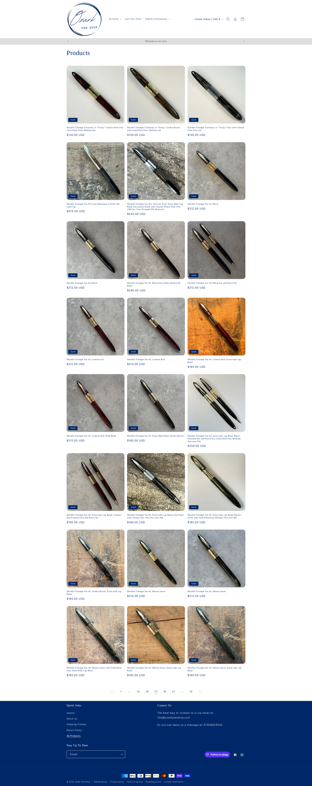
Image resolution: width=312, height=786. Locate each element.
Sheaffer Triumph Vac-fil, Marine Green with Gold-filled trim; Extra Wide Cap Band (94, 669)
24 (147, 691)
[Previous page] (112, 691)
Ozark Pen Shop (82, 782)
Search (71, 713)
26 (164, 691)
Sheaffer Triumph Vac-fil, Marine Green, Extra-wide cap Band (154, 669)
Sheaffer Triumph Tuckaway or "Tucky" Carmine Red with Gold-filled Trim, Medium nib (95, 128)
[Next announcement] (244, 41)
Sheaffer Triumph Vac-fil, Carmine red (85, 359)
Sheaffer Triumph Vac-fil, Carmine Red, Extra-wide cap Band (214, 360)
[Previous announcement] (67, 41)
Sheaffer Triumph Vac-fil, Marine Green (146, 591)
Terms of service (135, 781)
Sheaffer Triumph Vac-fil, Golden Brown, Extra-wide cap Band (94, 592)
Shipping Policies (76, 724)
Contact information (173, 781)
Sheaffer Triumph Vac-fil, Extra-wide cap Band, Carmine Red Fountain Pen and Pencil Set (94, 516)
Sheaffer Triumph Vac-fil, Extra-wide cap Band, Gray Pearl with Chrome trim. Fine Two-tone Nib (155, 516)
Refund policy (100, 781)
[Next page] (199, 691)
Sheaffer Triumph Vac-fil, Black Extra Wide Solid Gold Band (153, 284)
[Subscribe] (121, 754)
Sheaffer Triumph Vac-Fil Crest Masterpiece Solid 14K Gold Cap (93, 205)
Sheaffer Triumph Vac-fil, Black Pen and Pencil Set (212, 283)
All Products (73, 735)
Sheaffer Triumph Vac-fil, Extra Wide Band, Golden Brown (155, 436)
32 (191, 691)
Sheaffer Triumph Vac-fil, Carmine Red (146, 359)
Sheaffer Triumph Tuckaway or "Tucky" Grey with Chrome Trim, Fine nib (216, 128)
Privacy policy (117, 781)
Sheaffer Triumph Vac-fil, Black (203, 204)
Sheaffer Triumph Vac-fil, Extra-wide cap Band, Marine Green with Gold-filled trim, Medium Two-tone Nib (214, 516)
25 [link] (156, 691)
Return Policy (74, 730)
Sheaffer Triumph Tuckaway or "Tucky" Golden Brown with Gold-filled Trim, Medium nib (153, 128)
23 (138, 691)
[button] (115, 19)
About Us (72, 718)
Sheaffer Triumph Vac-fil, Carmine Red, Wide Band (91, 436)
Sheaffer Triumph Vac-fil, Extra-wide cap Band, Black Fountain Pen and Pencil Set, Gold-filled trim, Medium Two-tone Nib (214, 439)
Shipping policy (153, 781)
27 (173, 691)
